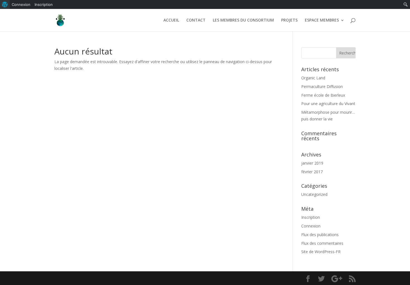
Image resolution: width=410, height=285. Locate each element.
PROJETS (289, 20)
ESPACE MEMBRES (322, 20)
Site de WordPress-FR (321, 251)
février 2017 (312, 171)
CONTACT (196, 20)
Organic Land (313, 77)
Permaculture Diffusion (322, 86)
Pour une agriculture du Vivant (328, 103)
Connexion (310, 226)
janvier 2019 (312, 163)
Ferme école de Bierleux (323, 95)
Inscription (310, 217)
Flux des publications (320, 234)
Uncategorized (314, 194)
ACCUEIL (171, 20)
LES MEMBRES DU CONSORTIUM (243, 20)
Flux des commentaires (322, 243)
